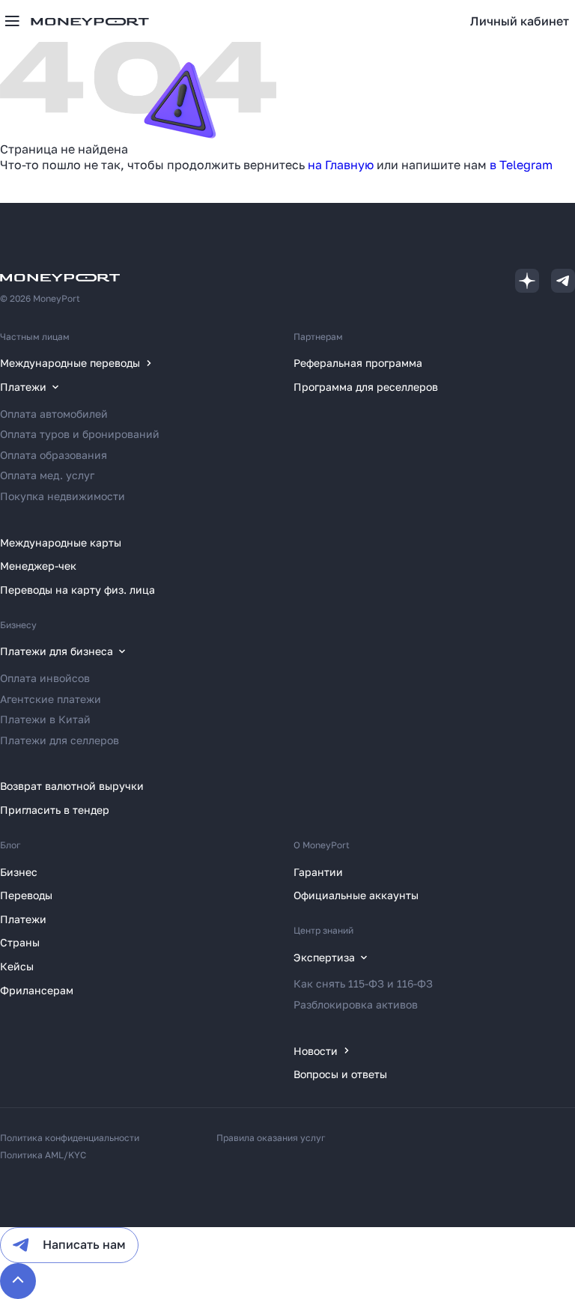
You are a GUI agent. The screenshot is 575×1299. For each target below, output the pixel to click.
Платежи (23, 919)
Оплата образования (53, 454)
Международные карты (60, 542)
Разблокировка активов (355, 1004)
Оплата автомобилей (54, 413)
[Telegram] (563, 281)
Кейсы (17, 966)
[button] (519, 21)
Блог (10, 845)
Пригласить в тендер (54, 809)
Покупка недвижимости (62, 496)
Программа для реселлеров (365, 386)
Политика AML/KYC (43, 1154)
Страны (20, 942)
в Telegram (521, 164)
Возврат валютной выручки (72, 785)
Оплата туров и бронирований (79, 434)
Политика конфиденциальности (69, 1137)
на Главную (341, 164)
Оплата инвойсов (45, 678)
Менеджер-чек (38, 565)
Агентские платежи (50, 699)
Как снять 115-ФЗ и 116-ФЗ (363, 983)
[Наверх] (18, 1281)
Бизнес (18, 872)
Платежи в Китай (45, 719)
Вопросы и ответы (340, 1074)
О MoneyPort (321, 845)
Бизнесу (18, 624)
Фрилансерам (36, 990)
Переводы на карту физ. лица (77, 589)
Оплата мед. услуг (47, 475)
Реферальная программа (357, 362)
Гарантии (318, 872)
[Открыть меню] (12, 21)
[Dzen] (527, 281)
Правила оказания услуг (271, 1137)
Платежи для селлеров (59, 740)
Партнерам (318, 336)
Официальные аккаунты (356, 895)
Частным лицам (35, 336)
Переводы (26, 895)
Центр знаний (323, 930)
